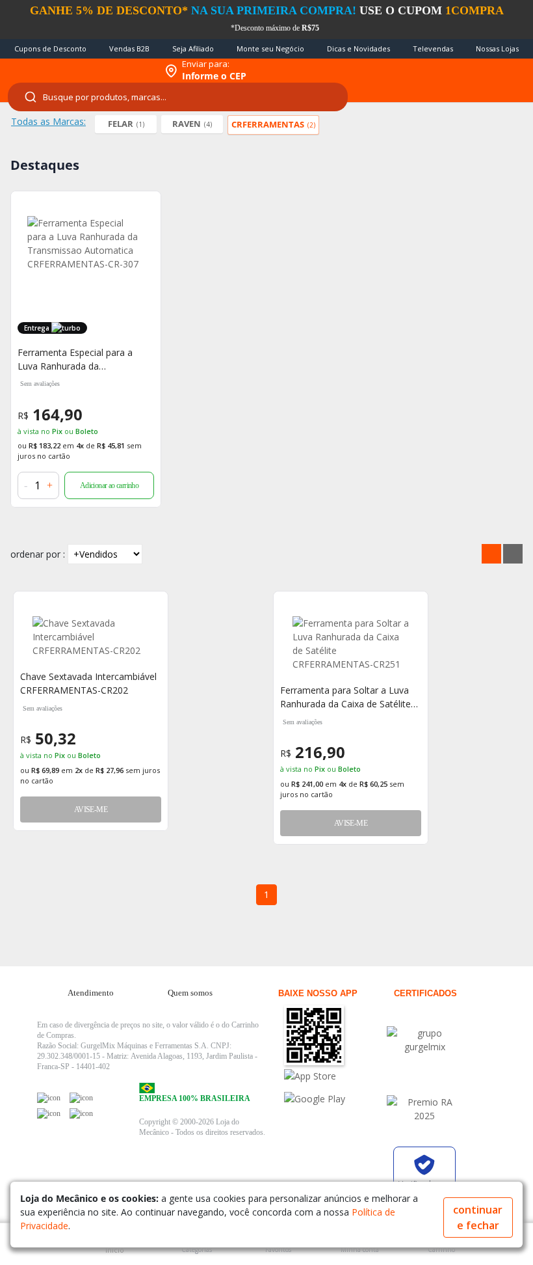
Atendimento (91, 993)
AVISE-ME (90, 809)
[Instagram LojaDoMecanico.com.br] (48, 1113)
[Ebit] (424, 1040)
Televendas (433, 48)
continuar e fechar (477, 1217)
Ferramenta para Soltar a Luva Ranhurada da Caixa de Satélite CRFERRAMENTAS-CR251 (345, 697)
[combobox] (178, 97)
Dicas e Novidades (358, 48)
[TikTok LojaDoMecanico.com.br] (81, 1113)
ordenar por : (37, 554)
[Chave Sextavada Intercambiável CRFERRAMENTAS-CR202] (90, 636)
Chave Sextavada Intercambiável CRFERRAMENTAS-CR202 (88, 683)
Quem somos (190, 993)
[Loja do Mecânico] (79, 70)
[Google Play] (334, 1099)
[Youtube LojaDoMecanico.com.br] (81, 1098)
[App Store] (334, 1076)
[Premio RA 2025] (424, 1108)
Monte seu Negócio (270, 48)
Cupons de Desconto (50, 48)
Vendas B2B (129, 48)
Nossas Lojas (497, 48)
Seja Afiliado (193, 48)
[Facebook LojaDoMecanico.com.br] (48, 1098)
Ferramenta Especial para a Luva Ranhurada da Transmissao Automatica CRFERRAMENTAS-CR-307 (75, 359)
